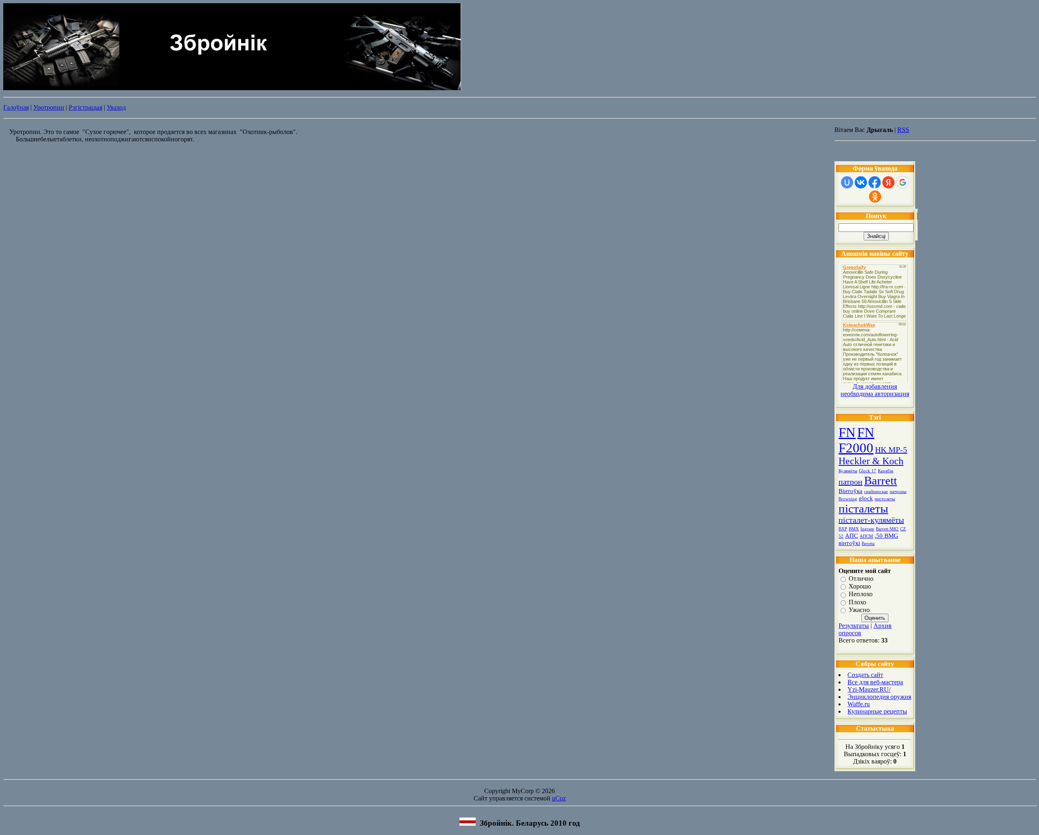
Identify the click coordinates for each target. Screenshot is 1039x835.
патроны (898, 491)
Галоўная (16, 107)
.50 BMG (886, 535)
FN (847, 432)
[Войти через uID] (847, 182)
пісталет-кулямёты (871, 519)
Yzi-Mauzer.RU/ (868, 689)
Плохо (857, 602)
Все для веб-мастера (875, 682)
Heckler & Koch (871, 461)
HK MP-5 (891, 449)
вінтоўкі (849, 543)
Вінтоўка (850, 491)
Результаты (854, 625)
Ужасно (859, 609)
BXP (843, 529)
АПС (851, 535)
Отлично (861, 578)
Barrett (880, 480)
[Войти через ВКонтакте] (861, 182)
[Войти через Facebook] (875, 182)
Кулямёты (848, 471)
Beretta (868, 543)
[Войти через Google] (902, 182)
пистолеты (885, 499)
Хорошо (860, 586)
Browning (848, 499)
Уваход (116, 107)
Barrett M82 (887, 529)
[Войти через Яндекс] (888, 182)
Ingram (867, 529)
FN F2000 (856, 440)
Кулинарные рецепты (877, 711)
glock (866, 498)
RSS (903, 129)
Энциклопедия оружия (879, 696)
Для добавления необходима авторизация (875, 390)
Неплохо (861, 594)
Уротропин (48, 107)
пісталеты (863, 508)
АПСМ (866, 536)
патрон (850, 481)
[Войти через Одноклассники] (875, 196)
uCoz (559, 798)
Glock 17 (867, 471)
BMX (854, 529)
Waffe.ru (858, 704)
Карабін (885, 471)
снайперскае (876, 491)
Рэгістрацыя (85, 107)
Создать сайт (865, 674)
